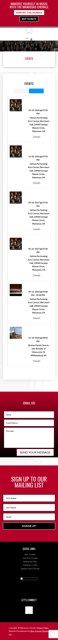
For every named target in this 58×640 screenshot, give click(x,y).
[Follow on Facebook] (29, 610)
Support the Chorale (30, 568)
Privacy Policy (42, 628)
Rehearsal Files (30, 561)
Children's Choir (30, 565)
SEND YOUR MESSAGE (35, 452)
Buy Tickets (30, 554)
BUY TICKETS (29, 19)
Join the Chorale (30, 558)
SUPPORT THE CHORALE (29, 12)
